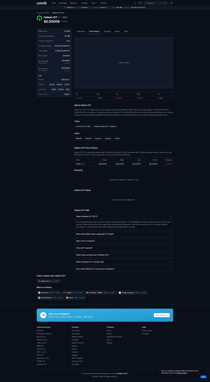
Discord (61, 89)
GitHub (67, 94)
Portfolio (103, 3)
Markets (73, 3)
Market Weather (77, 337)
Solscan (51, 84)
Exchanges (63, 3)
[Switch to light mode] (140, 3)
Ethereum (42, 340)
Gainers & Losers (78, 343)
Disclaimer (145, 334)
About (109, 331)
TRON (41, 361)
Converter (75, 364)
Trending (75, 340)
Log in (109, 340)
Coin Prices (76, 331)
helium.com (65, 79)
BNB (40, 346)
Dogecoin (43, 358)
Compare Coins (77, 361)
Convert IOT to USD (83, 126)
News (117, 31)
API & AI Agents (77, 358)
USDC (41, 352)
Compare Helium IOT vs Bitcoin (105, 126)
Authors (109, 334)
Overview (81, 31)
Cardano (42, 364)
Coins (53, 3)
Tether (42, 343)
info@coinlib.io (122, 373)
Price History (94, 31)
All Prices (40, 331)
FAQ (126, 31)
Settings (110, 343)
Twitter (54, 89)
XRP (40, 355)
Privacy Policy (147, 331)
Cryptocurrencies (43, 13)
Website (79, 138)
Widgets (75, 355)
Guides (74, 349)
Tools (93, 3)
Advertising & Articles (114, 337)
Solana (67, 84)
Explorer (59, 84)
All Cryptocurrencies (44, 334)
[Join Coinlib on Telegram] (135, 3)
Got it (203, 377)
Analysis (84, 3)
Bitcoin (41, 337)
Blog (67, 89)
